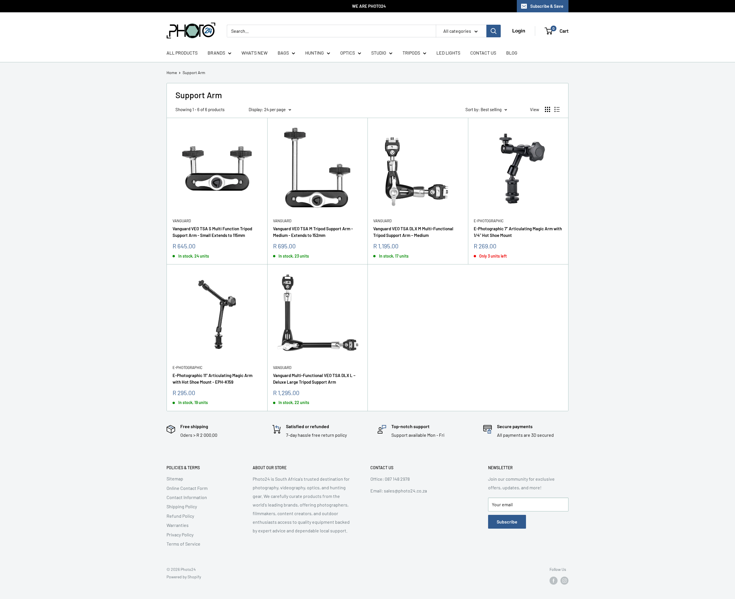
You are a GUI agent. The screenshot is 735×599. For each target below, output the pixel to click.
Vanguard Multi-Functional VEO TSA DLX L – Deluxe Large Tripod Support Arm (314, 378)
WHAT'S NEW (254, 52)
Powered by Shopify (184, 576)
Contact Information (187, 497)
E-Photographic (489, 221)
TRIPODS (411, 52)
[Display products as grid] (547, 109)
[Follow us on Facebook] (554, 581)
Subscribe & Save (546, 6)
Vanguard (182, 221)
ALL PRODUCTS (182, 52)
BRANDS (216, 52)
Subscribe (507, 521)
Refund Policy (180, 516)
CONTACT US (483, 52)
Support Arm (194, 72)
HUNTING (314, 52)
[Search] (493, 31)
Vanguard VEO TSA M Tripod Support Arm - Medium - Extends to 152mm (313, 232)
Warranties (178, 525)
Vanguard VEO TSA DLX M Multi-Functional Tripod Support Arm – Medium (413, 232)
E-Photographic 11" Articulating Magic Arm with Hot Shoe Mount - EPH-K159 (212, 378)
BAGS (283, 52)
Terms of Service (183, 543)
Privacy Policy (180, 534)
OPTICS (347, 52)
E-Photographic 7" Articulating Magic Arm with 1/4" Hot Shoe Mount (518, 232)
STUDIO (378, 52)
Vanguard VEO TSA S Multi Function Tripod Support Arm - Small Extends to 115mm (212, 232)
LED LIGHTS (448, 52)
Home (172, 72)
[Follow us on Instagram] (564, 581)
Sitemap (175, 478)
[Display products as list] (557, 109)
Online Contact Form (187, 488)
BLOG (511, 52)
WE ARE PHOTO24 (369, 6)
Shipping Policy (182, 506)
